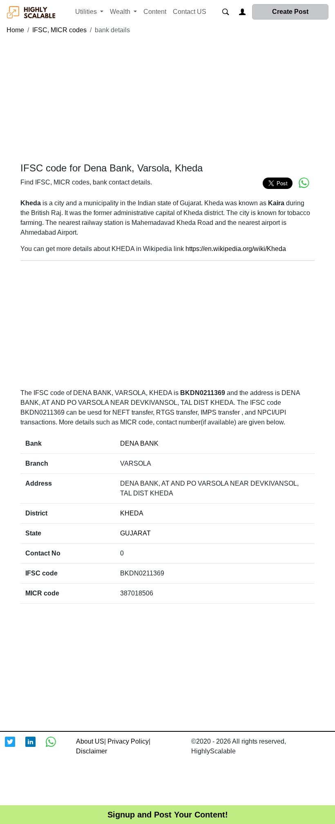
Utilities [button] (86, 11)
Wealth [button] (121, 11)
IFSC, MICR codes (59, 30)
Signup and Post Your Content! (167, 814)
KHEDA (131, 513)
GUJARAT (135, 533)
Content (154, 11)
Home (15, 30)
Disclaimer (91, 751)
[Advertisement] (167, 99)
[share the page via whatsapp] (304, 183)
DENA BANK (139, 443)
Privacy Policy (128, 741)
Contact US (189, 11)
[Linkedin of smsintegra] (35, 747)
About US (90, 741)
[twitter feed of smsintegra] (15, 747)
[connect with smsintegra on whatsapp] (56, 747)
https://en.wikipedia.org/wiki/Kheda (235, 248)
